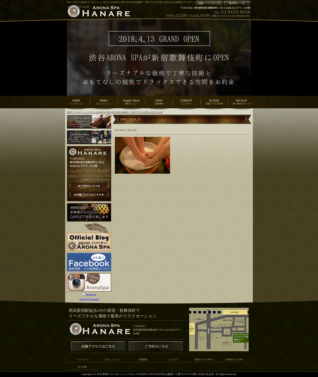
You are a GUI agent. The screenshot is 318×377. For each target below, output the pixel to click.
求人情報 (82, 367)
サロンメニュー (112, 359)
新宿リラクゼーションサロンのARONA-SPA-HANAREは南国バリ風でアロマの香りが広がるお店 (115, 112)
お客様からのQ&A (234, 359)
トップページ (82, 359)
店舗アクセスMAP (204, 359)
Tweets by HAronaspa (89, 299)
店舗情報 (143, 359)
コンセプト (173, 359)
